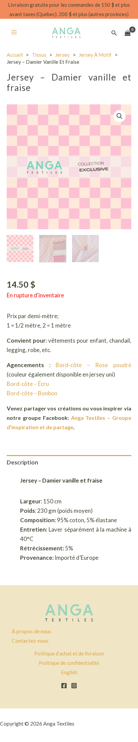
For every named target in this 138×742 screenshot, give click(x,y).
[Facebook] (64, 686)
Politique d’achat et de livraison (69, 653)
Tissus (39, 55)
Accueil (15, 55)
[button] (114, 33)
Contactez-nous (30, 640)
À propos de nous (31, 631)
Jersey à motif (95, 55)
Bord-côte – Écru (28, 383)
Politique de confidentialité (69, 663)
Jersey (62, 55)
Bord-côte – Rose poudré (93, 364)
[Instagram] (74, 686)
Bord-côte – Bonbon (32, 393)
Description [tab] (22, 462)
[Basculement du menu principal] (14, 32)
